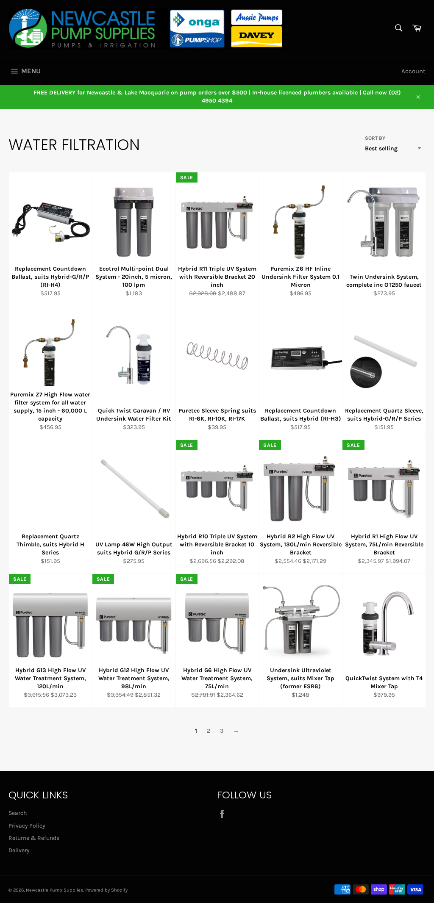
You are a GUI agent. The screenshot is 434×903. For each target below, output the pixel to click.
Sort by (375, 138)
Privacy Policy (26, 825)
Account (413, 71)
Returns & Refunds (33, 838)
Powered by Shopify (106, 890)
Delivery (19, 850)
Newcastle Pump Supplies (54, 890)
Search (17, 813)
